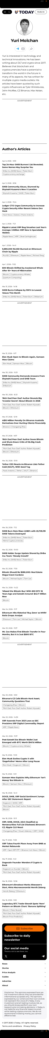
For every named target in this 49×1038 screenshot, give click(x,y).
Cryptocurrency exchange (13, 174)
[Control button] (31, 48)
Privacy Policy (30, 1026)
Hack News (7, 215)
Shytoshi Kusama (10, 193)
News (4, 964)
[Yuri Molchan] (23, 48)
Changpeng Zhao (18, 427)
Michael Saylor (16, 579)
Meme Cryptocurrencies (13, 541)
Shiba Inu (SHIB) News (12, 171)
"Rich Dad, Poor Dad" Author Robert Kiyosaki (21, 405)
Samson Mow (18, 363)
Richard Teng (38, 255)
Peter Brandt (16, 910)
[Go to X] (6, 956)
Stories (5, 968)
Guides (5, 977)
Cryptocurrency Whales (20, 274)
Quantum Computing (12, 278)
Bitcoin (6, 274)
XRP (17, 236)
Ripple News (8, 236)
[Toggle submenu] (45, 963)
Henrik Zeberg (9, 891)
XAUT (26, 471)
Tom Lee (27, 579)
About (5, 985)
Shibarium (38, 297)
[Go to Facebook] (24, 956)
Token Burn (27, 171)
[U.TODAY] (24, 12)
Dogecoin (17, 765)
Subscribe (27, 928)
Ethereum (15, 255)
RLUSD (6, 255)
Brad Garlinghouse (28, 236)
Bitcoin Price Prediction (12, 917)
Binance (6, 427)
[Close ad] (46, 1)
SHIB (21, 193)
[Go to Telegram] (17, 48)
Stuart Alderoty (25, 831)
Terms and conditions (12, 1026)
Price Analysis (8, 972)
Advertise (6, 981)
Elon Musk (7, 363)
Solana (16, 215)
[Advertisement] (24, 121)
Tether (19, 471)
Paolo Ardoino (27, 215)
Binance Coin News (29, 850)
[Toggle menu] (7, 12)
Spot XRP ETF (14, 850)
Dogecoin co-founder (12, 869)
